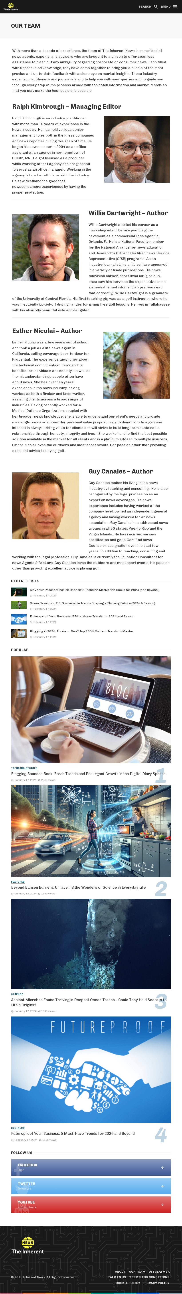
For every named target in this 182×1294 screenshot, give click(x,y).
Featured (18, 882)
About (120, 1272)
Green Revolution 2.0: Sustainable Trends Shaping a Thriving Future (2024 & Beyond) (92, 603)
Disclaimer (159, 1272)
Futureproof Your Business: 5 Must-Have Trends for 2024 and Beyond (82, 616)
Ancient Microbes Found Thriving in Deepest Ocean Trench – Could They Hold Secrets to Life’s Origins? (89, 1002)
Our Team (137, 1272)
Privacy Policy (156, 1283)
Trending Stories (24, 768)
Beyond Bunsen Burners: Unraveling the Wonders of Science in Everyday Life (78, 887)
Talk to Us (117, 1277)
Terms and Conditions (149, 1277)
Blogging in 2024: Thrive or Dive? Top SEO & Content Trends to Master (82, 631)
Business (18, 1128)
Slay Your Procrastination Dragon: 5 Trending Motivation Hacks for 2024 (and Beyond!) (94, 590)
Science (17, 994)
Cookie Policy (128, 1283)
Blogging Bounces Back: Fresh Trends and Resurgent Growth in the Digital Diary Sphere (88, 774)
